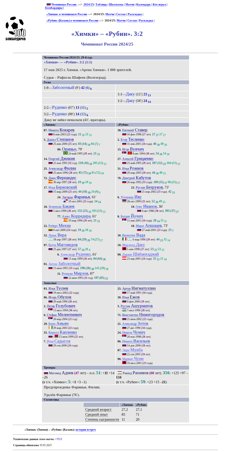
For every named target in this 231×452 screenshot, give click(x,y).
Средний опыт (96, 414)
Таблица (101, 4)
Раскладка (135, 14)
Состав (121, 14)
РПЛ (59, 439)
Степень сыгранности (102, 419)
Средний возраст (98, 409)
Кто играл (159, 4)
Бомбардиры (53, 7)
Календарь (143, 4)
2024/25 (88, 4)
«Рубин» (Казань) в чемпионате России (72, 20)
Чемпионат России (64, 4)
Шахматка (116, 4)
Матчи (129, 4)
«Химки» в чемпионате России (66, 14)
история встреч (86, 429)
